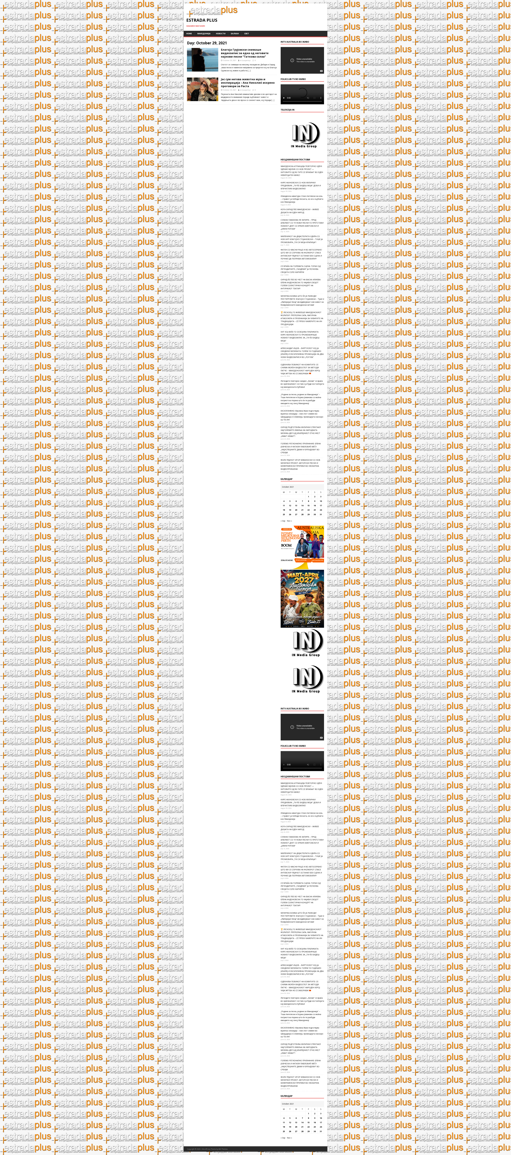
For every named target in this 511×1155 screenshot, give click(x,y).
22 (308, 510)
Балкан (235, 33)
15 (308, 505)
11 (284, 505)
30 (315, 514)
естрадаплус (245, 60)
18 (284, 510)
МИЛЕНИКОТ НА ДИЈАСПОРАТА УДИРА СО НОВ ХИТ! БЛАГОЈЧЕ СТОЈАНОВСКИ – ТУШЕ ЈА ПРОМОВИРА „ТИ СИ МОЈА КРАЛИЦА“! (302, 239)
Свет (246, 33)
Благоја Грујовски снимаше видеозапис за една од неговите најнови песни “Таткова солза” (245, 53)
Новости (220, 33)
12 (290, 505)
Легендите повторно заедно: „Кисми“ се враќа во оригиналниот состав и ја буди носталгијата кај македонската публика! (302, 384)
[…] (249, 70)
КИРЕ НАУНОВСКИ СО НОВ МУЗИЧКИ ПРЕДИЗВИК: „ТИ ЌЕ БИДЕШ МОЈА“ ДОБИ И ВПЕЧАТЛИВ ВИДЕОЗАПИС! (301, 185)
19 (290, 510)
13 (296, 505)
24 (321, 510)
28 (302, 514)
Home (189, 33)
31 (321, 514)
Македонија (204, 33)
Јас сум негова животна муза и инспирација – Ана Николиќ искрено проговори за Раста (248, 82)
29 (308, 514)
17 (321, 505)
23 (315, 510)
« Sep (283, 521)
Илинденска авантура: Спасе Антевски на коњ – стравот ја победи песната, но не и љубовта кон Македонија (302, 199)
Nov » (289, 521)
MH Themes (223, 1149)
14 (302, 505)
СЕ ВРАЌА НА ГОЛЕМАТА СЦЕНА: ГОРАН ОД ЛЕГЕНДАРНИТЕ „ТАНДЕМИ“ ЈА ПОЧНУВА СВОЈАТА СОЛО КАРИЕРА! (301, 269)
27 (296, 514)
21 (302, 510)
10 (321, 501)
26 (290, 514)
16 (315, 505)
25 (284, 514)
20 (296, 510)
